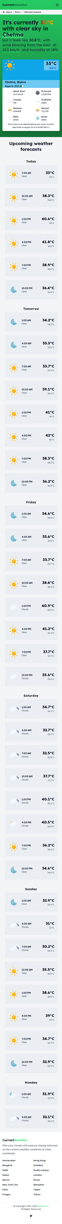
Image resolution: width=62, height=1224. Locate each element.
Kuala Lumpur (41, 1170)
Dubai (5, 1175)
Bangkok (7, 1165)
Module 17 (43, 1206)
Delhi (5, 1170)
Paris (5, 1189)
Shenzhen (38, 1184)
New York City (10, 1184)
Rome (36, 1180)
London (37, 1175)
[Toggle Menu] (57, 4)
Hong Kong (39, 1160)
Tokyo (36, 1194)
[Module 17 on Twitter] (31, 1216)
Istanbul (38, 1165)
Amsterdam (8, 1160)
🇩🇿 (7, 12)
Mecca (5, 1180)
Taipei (36, 1189)
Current (14, 5)
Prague (6, 1194)
